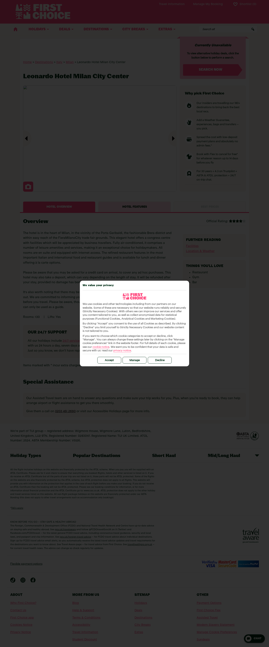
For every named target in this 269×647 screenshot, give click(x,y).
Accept (109, 360)
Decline (160, 360)
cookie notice (100, 347)
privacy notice (122, 350)
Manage (134, 360)
